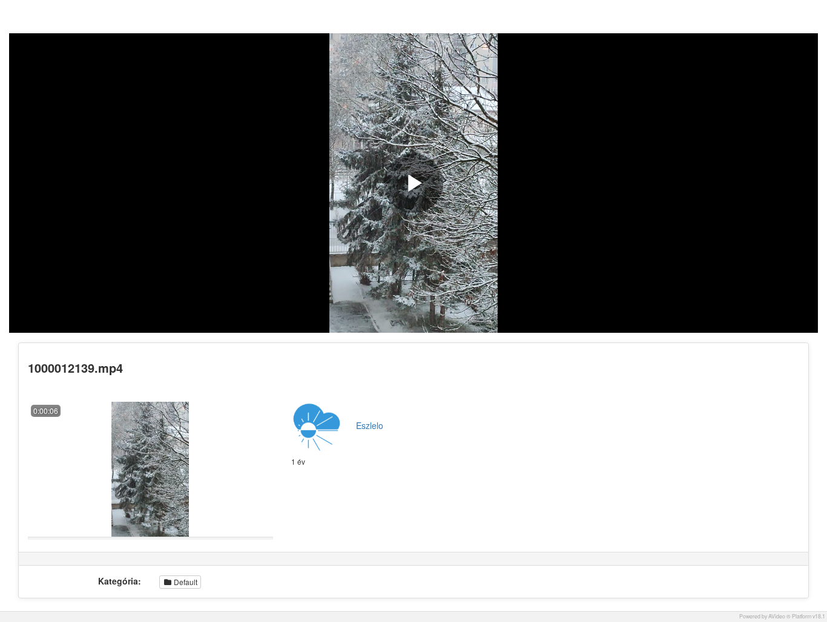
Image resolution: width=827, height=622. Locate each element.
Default (184, 582)
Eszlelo (369, 425)
